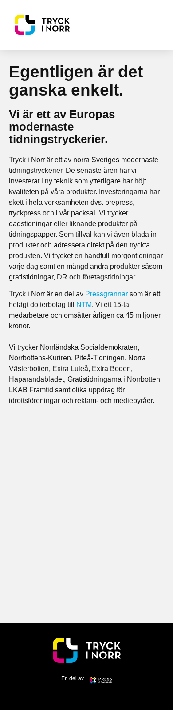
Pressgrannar (106, 294)
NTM (84, 304)
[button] (155, 25)
